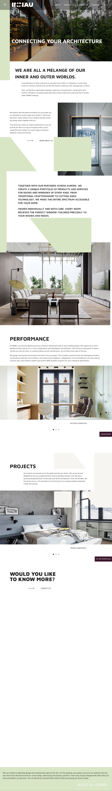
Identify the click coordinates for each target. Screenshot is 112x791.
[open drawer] (5, 5)
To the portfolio (103, 559)
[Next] (109, 393)
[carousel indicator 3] (58, 429)
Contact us (46, 588)
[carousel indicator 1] (53, 429)
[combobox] (105, 5)
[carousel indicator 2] (56, 429)
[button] (57, 5)
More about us (46, 141)
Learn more (106, 434)
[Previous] (3, 393)
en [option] (105, 5)
